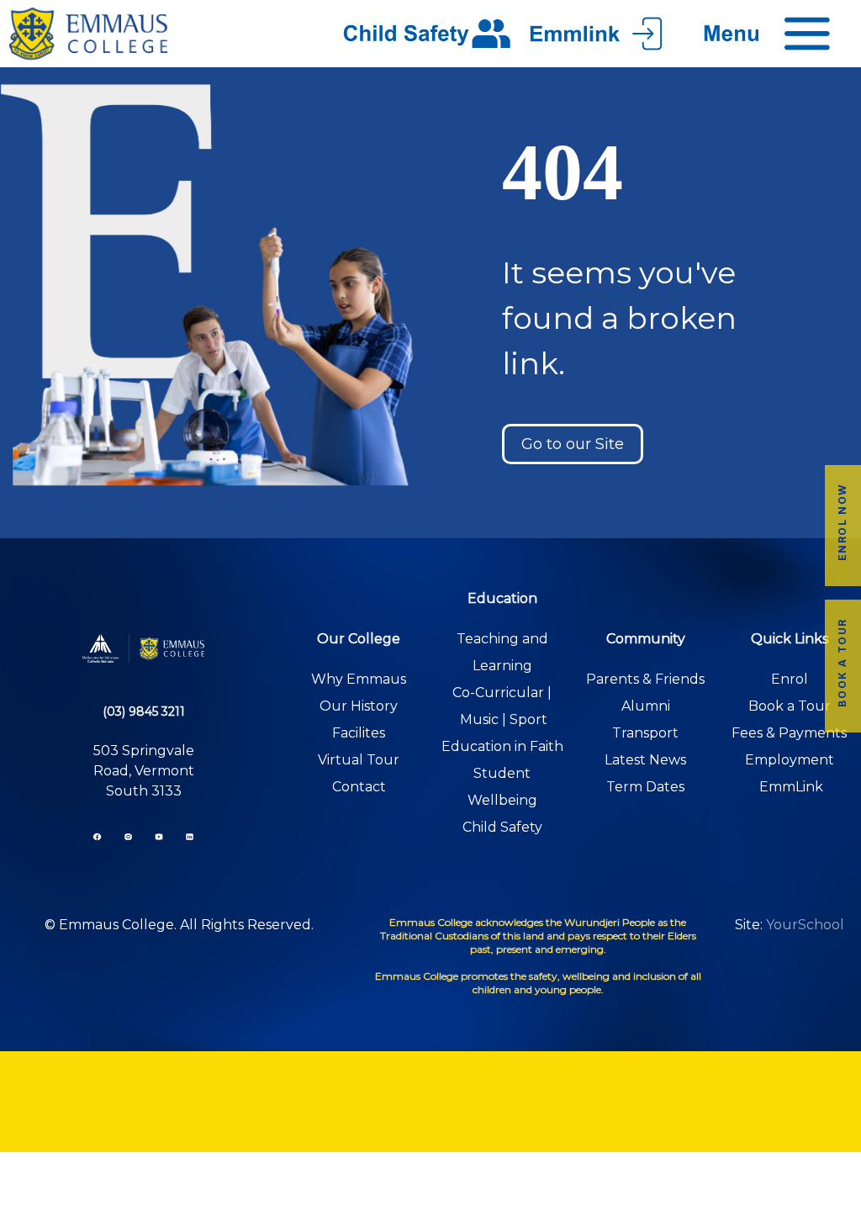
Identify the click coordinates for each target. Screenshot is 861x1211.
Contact (359, 787)
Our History (359, 706)
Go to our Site (572, 444)
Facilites (358, 733)
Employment (789, 760)
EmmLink (791, 787)
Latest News (645, 760)
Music (479, 719)
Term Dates (645, 787)
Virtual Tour (358, 760)
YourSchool (805, 925)
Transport (645, 733)
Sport (528, 719)
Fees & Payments (789, 733)
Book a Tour (842, 662)
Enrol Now (842, 522)
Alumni (645, 706)
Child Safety (502, 827)
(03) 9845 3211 (144, 711)
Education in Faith (502, 746)
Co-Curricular (498, 693)
